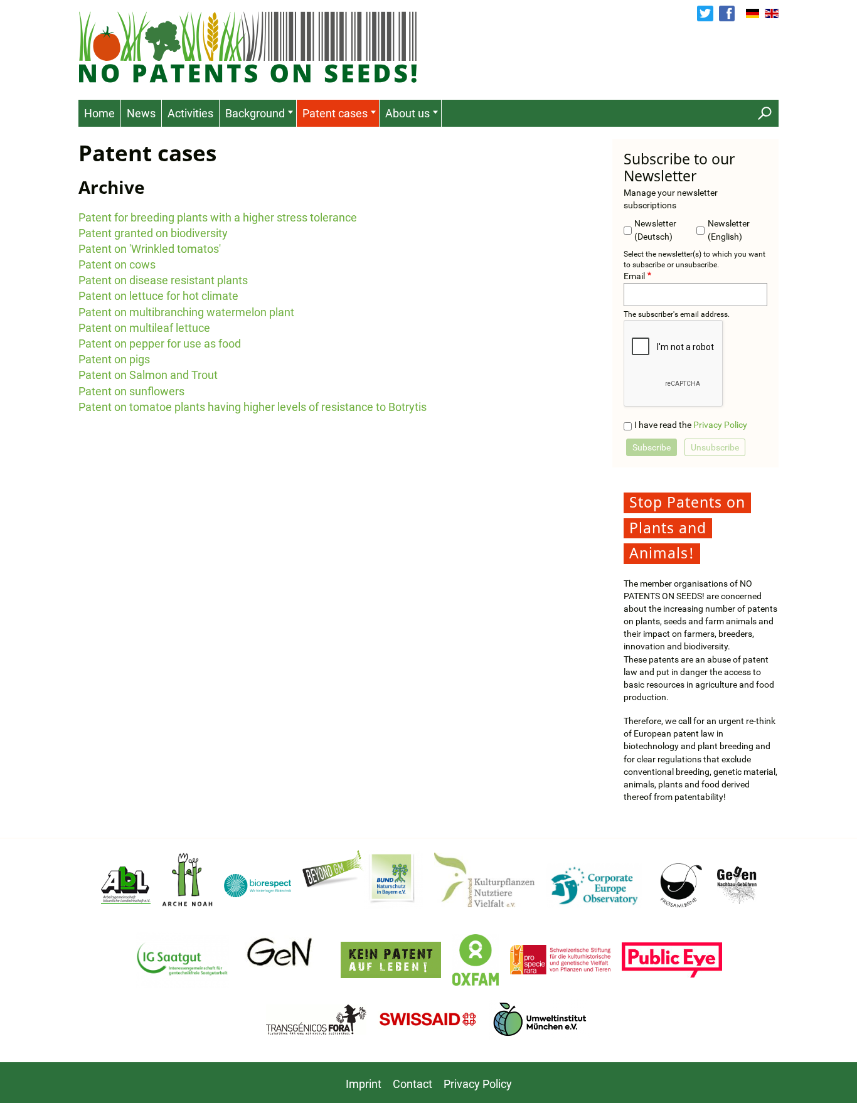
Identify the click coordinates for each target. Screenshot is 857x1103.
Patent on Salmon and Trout (148, 374)
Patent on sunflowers (131, 391)
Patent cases (335, 113)
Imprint (363, 1083)
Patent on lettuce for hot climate (158, 295)
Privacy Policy (720, 425)
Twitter (705, 13)
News (141, 113)
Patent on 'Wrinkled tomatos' (149, 248)
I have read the (690, 425)
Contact (412, 1083)
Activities (190, 113)
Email (634, 276)
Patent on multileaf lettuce (144, 327)
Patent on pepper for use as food (159, 343)
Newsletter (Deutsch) (655, 230)
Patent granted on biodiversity (153, 233)
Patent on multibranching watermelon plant (186, 312)
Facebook (727, 13)
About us (407, 113)
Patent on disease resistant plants (163, 280)
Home (99, 113)
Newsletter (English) (729, 230)
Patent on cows (117, 264)
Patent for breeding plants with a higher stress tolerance (217, 217)
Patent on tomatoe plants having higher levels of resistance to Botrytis (252, 406)
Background (255, 113)
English (772, 14)
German (753, 14)
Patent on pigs (114, 359)
